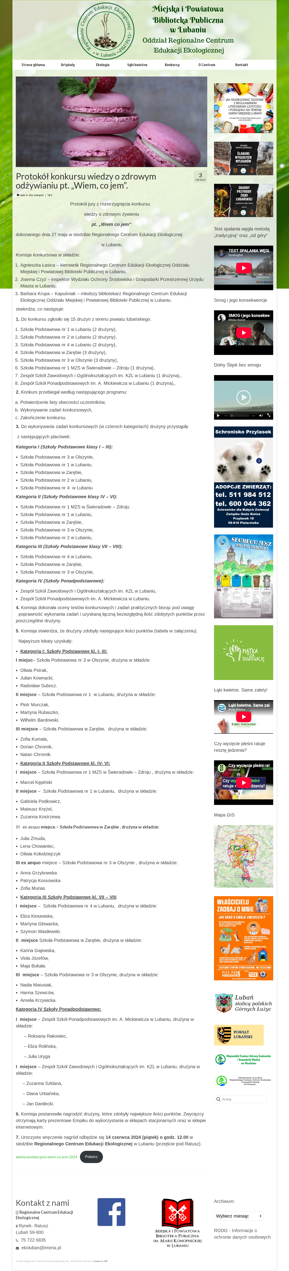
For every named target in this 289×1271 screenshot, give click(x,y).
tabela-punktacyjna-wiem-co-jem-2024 (46, 1157)
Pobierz (91, 1157)
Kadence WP (101, 1261)
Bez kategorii (36, 195)
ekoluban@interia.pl (40, 1247)
